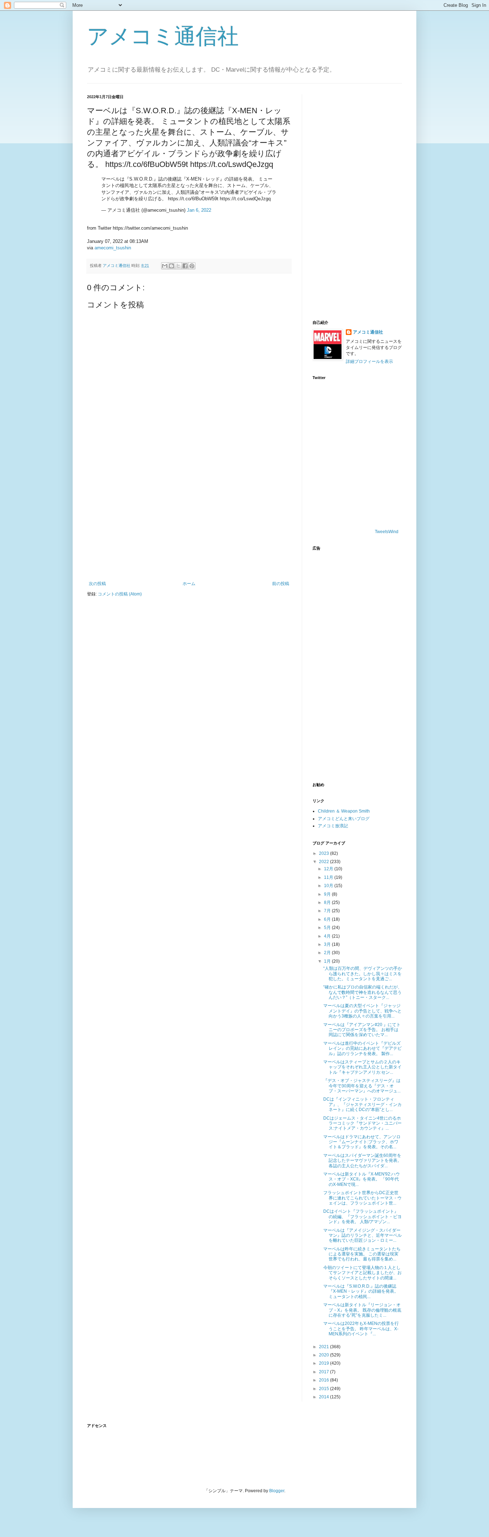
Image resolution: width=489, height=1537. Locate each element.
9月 (328, 894)
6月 (328, 919)
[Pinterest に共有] (191, 265)
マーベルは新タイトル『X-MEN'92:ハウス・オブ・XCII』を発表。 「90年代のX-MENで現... (361, 1179)
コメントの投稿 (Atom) (120, 594)
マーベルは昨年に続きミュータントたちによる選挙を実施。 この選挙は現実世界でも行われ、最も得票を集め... (362, 1254)
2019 (324, 1363)
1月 (328, 961)
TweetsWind (386, 531)
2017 (324, 1371)
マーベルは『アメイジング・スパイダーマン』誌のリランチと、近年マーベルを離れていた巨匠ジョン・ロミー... (362, 1235)
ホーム (189, 583)
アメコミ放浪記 (333, 825)
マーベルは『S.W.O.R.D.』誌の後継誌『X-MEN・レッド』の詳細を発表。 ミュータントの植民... (360, 1291)
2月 (328, 952)
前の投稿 (280, 583)
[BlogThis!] (171, 265)
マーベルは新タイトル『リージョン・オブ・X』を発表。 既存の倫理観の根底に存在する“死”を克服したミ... (362, 1310)
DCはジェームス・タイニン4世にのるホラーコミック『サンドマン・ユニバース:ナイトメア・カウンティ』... (362, 1123)
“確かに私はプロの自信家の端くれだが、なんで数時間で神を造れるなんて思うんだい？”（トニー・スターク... (362, 992)
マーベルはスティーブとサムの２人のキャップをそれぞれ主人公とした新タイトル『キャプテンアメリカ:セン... (362, 1067)
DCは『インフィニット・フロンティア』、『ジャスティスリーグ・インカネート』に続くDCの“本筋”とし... (362, 1104)
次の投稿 (97, 583)
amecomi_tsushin (113, 247)
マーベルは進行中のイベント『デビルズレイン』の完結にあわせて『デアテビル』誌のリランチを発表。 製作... (362, 1048)
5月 (328, 927)
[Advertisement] (189, 522)
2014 (324, 1396)
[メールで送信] (164, 265)
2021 (324, 1346)
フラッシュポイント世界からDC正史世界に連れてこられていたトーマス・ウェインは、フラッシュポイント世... (362, 1198)
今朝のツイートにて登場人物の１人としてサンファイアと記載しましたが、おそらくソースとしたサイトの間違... (362, 1272)
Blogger (276, 1490)
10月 (329, 885)
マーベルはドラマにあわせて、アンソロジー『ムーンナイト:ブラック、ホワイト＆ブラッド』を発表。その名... (362, 1142)
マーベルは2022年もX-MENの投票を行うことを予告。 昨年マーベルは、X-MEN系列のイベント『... (361, 1328)
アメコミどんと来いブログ (343, 818)
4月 (328, 936)
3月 (328, 944)
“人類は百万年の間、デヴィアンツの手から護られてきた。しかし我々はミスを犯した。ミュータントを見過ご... (362, 973)
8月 (328, 902)
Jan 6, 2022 (199, 210)
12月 (329, 868)
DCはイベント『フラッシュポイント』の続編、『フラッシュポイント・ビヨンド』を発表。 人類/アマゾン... (362, 1216)
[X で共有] (178, 265)
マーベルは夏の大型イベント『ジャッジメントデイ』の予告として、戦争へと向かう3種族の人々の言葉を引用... (362, 1011)
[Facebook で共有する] (185, 265)
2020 (324, 1355)
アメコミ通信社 (163, 36)
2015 (324, 1388)
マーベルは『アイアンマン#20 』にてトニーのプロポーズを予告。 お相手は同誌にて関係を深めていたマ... (362, 1030)
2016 (324, 1380)
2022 (324, 861)
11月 (329, 877)
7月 (328, 910)
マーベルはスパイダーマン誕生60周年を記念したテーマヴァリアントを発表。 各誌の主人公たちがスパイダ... (362, 1160)
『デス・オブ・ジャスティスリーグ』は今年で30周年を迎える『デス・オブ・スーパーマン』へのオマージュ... (362, 1085)
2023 (324, 853)
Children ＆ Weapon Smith (344, 811)
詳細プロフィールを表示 (369, 361)
